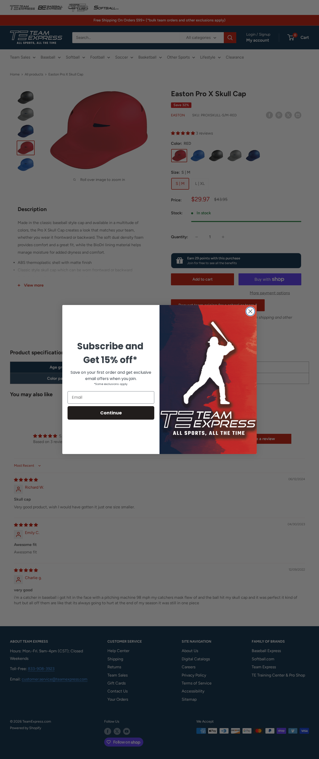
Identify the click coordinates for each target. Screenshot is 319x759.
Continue (111, 413)
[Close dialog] (250, 311)
